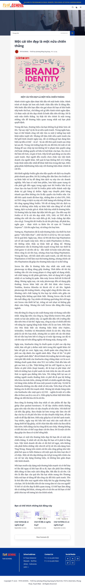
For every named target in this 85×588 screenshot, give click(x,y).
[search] (73, 7)
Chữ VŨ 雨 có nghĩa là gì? (42, 523)
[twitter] (73, 559)
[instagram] (78, 559)
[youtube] (73, 563)
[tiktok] (68, 563)
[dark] (77, 7)
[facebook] (68, 559)
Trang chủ (16, 33)
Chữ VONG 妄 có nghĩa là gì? (22, 523)
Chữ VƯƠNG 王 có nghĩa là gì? (61, 523)
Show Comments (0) (42, 537)
